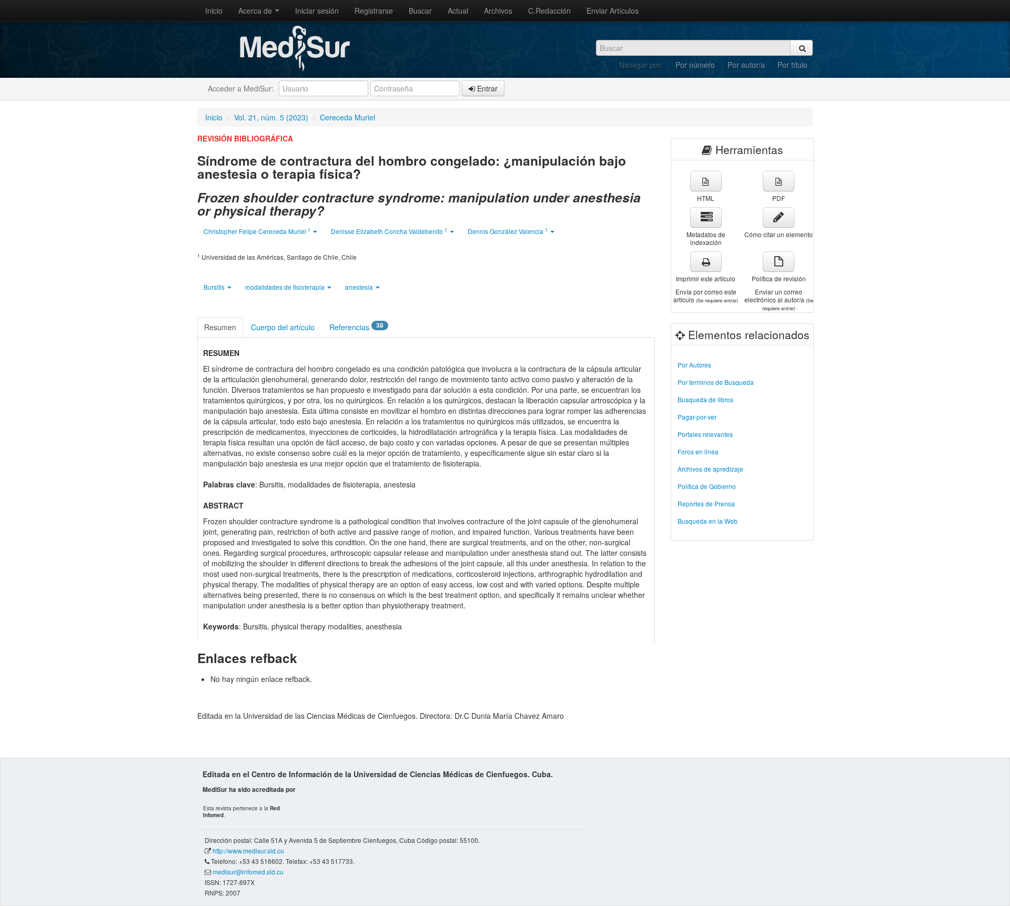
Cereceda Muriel (347, 117)
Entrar (486, 88)
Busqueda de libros (705, 399)
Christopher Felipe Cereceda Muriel (257, 231)
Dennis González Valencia (508, 231)
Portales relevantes (705, 434)
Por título (792, 64)
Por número (695, 64)
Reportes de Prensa (706, 503)
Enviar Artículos (613, 10)
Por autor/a (746, 64)
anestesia (360, 286)
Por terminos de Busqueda (716, 382)
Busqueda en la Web (708, 520)
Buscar (420, 10)
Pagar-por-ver (697, 416)
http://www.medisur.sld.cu (248, 850)
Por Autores (694, 364)
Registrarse (374, 10)
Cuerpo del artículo (283, 327)
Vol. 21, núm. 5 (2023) (271, 117)
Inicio (214, 10)
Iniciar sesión (317, 10)
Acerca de (256, 10)
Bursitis (215, 286)
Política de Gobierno (707, 486)
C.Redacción (549, 10)
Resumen (220, 327)
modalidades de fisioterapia (285, 286)
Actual (458, 10)
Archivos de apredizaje (710, 468)
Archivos (498, 10)
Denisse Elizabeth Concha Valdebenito (389, 231)
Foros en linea (698, 451)
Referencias (356, 326)
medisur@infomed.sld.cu (248, 871)
